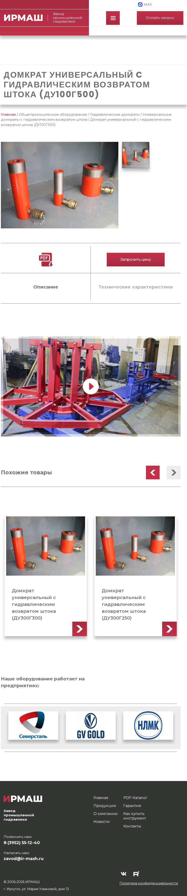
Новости (102, 821)
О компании (106, 814)
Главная (8, 114)
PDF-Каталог (135, 798)
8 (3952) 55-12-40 (22, 842)
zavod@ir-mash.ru (24, 858)
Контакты (132, 826)
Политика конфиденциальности (148, 883)
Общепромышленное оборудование (53, 114)
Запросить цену (135, 259)
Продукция (105, 806)
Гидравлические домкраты (115, 114)
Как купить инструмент (134, 816)
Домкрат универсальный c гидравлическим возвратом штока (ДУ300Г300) (34, 604)
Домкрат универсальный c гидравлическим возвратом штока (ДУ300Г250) (124, 604)
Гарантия (132, 806)
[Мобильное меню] (113, 18)
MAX (148, 4)
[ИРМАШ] (26, 18)
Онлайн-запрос (160, 17)
